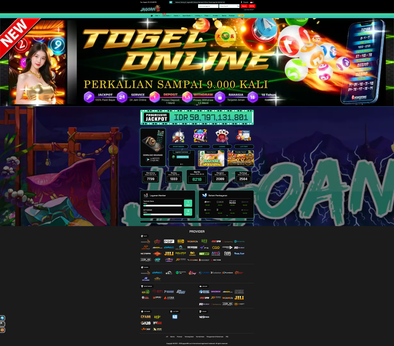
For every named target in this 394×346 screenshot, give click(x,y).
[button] (391, 62)
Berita (224, 16)
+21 (167, 337)
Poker (207, 16)
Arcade (215, 16)
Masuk (244, 6)
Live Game (166, 16)
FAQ (227, 337)
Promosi (231, 16)
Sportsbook (187, 16)
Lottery (197, 16)
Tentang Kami (189, 337)
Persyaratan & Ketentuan (215, 337)
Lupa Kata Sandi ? (249, 9)
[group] (241, 158)
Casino (176, 16)
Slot (156, 16)
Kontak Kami (200, 337)
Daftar (252, 6)
